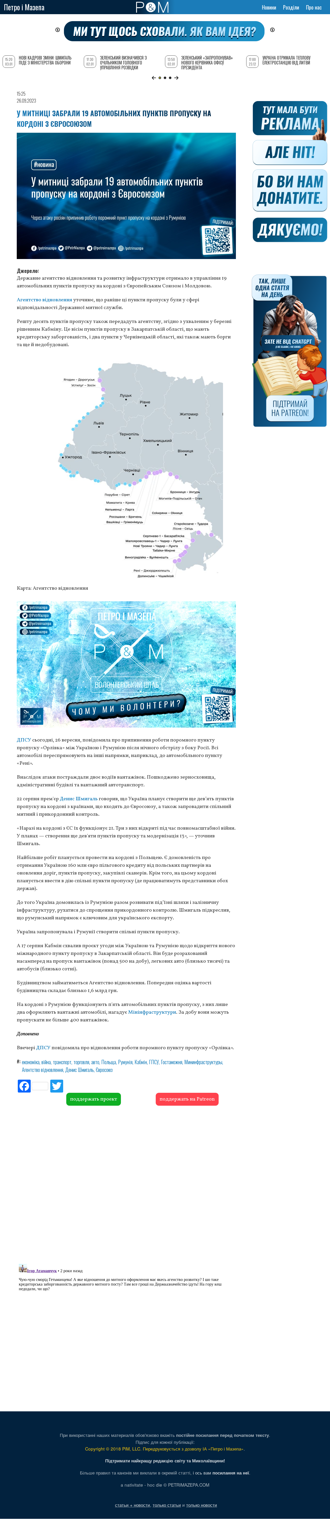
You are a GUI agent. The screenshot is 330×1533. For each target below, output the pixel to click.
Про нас (314, 7)
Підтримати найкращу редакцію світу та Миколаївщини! (165, 1460)
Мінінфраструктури (152, 1012)
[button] (153, 78)
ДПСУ (24, 740)
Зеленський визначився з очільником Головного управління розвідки (123, 63)
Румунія (125, 1062)
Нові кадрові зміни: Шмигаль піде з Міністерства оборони (45, 60)
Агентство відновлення (44, 300)
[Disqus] (126, 1184)
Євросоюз (104, 1069)
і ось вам (221, 1472)
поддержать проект (93, 1099)
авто (95, 1062)
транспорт (62, 1062)
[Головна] (152, 7)
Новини (269, 7)
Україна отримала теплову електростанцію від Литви (286, 60)
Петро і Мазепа (24, 7)
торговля (81, 1062)
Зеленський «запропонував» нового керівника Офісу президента (207, 63)
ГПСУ (154, 1062)
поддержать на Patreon (187, 1099)
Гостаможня (171, 1062)
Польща (108, 1062)
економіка (30, 1062)
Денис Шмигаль (79, 799)
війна (46, 1062)
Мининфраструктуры (203, 1062)
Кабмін (141, 1062)
